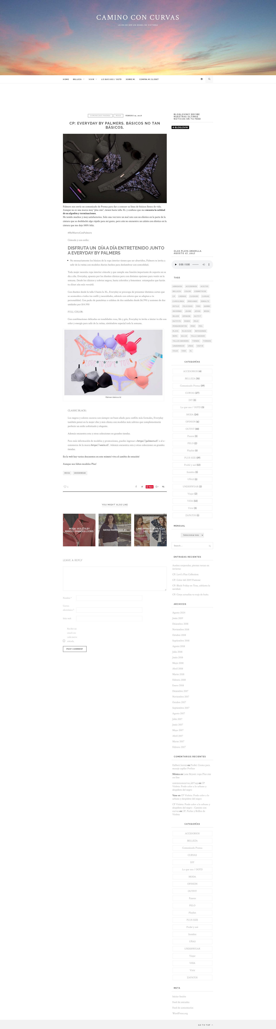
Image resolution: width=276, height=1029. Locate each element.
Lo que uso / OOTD (111, 79)
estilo (176, 306)
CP (174, 296)
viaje (175, 351)
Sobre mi (130, 79)
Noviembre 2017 (180, 696)
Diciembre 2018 (180, 624)
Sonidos (191, 472)
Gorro (207, 306)
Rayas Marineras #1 (115, 530)
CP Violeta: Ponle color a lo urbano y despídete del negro (189, 786)
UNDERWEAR (190, 486)
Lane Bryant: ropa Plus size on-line (150, 530)
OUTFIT (190, 429)
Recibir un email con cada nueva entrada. (72, 635)
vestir (200, 346)
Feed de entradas (180, 1002)
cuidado (194, 296)
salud (184, 336)
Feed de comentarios (182, 1007)
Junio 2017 (177, 724)
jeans (188, 311)
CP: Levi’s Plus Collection (185, 574)
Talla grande (198, 336)
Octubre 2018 (179, 635)
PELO (191, 443)
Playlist (190, 450)
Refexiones (200, 331)
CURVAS (190, 393)
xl (191, 351)
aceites (204, 286)
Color (188, 291)
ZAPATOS (190, 515)
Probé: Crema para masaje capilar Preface (191, 767)
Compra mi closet (149, 79)
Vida (184, 351)
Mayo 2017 (178, 730)
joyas (197, 311)
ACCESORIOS (190, 371)
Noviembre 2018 (180, 629)
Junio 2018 (177, 657)
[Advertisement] (192, 191)
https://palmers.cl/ (147, 441)
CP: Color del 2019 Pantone (186, 580)
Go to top (204, 1025)
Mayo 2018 (178, 663)
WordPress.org (180, 1013)
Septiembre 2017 (180, 708)
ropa (175, 336)
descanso (192, 301)
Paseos (190, 436)
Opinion (186, 316)
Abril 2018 (177, 668)
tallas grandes (181, 341)
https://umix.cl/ (100, 445)
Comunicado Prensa (100, 116)
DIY (191, 400)
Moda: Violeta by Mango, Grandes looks (79, 530)
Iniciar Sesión (179, 996)
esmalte (205, 301)
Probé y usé (190, 465)
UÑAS (191, 479)
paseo (187, 321)
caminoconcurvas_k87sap (185, 783)
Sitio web (67, 618)
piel (201, 326)
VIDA (190, 501)
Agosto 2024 (178, 612)
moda (67, 473)
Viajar (191, 493)
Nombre (67, 598)
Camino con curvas (138, 17)
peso (193, 326)
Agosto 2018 (178, 646)
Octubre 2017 (179, 702)
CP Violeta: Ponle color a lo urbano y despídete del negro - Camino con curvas (191, 808)
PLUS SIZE (190, 457)
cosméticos (200, 291)
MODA (118, 116)
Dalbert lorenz (179, 765)
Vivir (91, 79)
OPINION (191, 421)
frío (198, 306)
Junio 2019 (177, 618)
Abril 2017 (177, 736)
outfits (177, 321)
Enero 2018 (178, 685)
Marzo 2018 (178, 674)
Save (151, 487)
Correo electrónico (68, 607)
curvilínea (178, 301)
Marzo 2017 (178, 741)
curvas (205, 296)
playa (175, 331)
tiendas (207, 341)
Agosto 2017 (178, 713)
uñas (190, 346)
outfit (197, 316)
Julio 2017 (177, 719)
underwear (80, 473)
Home (66, 79)
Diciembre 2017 (180, 691)
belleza (177, 291)
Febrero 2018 (179, 680)
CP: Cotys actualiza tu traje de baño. (190, 594)
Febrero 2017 (179, 747)
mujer (176, 316)
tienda (195, 341)
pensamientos (180, 326)
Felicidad (187, 306)
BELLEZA (77, 79)
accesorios (191, 286)
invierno (177, 311)
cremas (182, 296)
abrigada (177, 286)
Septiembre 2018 (180, 640)
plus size (186, 331)
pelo (196, 321)
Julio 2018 (177, 652)
